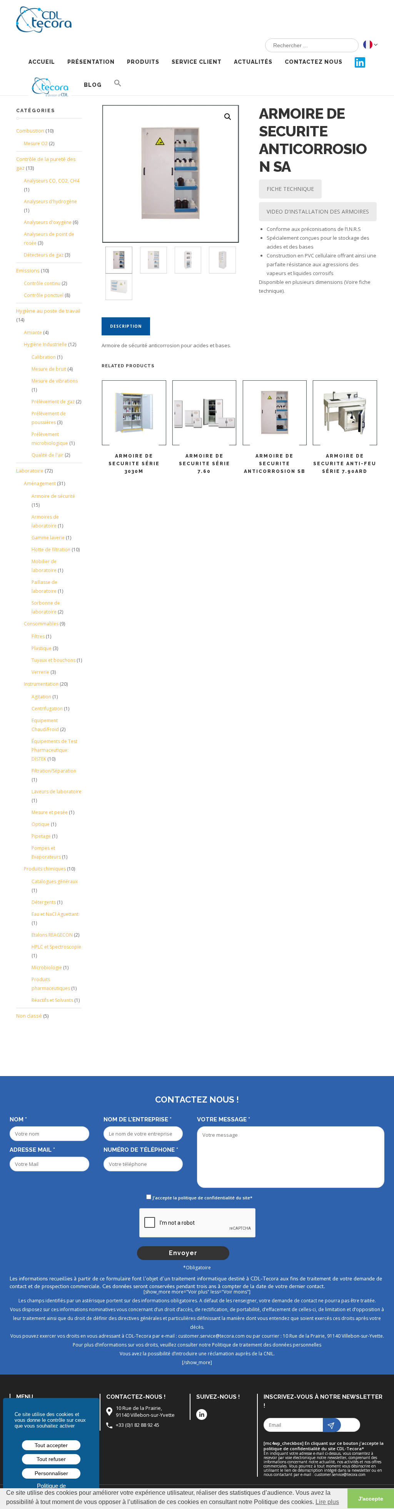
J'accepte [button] (370, 1499)
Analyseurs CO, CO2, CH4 (51, 180)
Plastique (42, 648)
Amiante (33, 332)
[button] (118, 83)
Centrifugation (47, 708)
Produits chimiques (45, 869)
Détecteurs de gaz (43, 255)
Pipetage (41, 836)
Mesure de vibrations (55, 381)
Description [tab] (126, 326)
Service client (197, 62)
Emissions (28, 270)
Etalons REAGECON (52, 935)
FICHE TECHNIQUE (290, 188)
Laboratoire (29, 470)
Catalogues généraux (55, 881)
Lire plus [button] (327, 1502)
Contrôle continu (42, 283)
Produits (143, 62)
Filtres (38, 636)
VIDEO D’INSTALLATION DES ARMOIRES (318, 211)
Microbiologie (47, 967)
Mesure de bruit (49, 369)
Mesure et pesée (50, 812)
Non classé (29, 1015)
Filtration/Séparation (54, 771)
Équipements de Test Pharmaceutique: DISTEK (54, 750)
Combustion (30, 130)
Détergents (44, 902)
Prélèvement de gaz (53, 401)
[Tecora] (47, 16)
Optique (41, 824)
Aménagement (40, 483)
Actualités (253, 62)
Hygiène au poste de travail (48, 310)
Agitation (41, 696)
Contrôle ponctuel (43, 295)
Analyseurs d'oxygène (48, 222)
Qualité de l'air (47, 455)
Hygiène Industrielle (45, 344)
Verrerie (40, 672)
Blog (93, 85)
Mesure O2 (36, 143)
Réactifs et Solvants (52, 1000)
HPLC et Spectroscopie (56, 947)
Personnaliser (51, 1473)
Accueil (41, 62)
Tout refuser (51, 1459)
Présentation (91, 62)
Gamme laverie (48, 537)
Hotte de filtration (51, 549)
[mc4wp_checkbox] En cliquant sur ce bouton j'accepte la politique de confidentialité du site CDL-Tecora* (324, 1446)
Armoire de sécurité (53, 496)
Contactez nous (313, 62)
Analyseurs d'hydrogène (50, 201)
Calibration (44, 357)
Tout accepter (51, 1445)
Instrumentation (41, 684)
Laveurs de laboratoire (57, 791)
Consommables (41, 623)
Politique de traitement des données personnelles (266, 1345)
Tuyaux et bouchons (53, 660)
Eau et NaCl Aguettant (55, 914)
